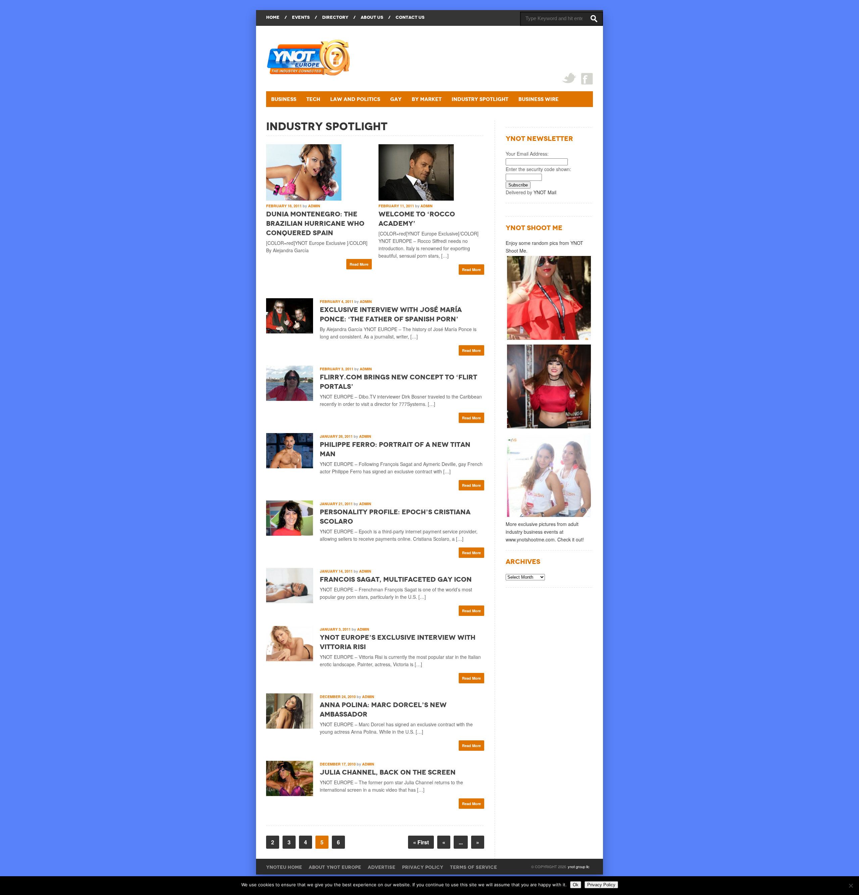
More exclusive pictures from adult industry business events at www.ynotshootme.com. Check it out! (545, 532)
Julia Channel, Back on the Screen (388, 772)
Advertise (381, 867)
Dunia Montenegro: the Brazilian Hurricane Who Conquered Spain (315, 223)
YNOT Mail (545, 192)
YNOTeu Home (284, 867)
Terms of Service (473, 867)
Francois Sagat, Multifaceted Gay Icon (396, 579)
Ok (575, 884)
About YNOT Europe (335, 867)
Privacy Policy (422, 867)
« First (421, 842)
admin (314, 205)
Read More (359, 264)
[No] (850, 885)
